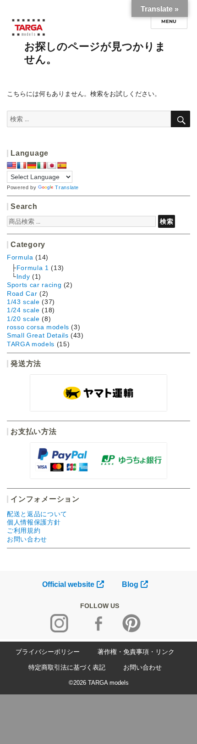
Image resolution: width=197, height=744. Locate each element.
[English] (11, 165)
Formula (20, 257)
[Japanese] (51, 165)
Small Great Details (37, 335)
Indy (23, 276)
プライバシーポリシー (48, 651)
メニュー (169, 21)
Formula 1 (32, 267)
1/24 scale (23, 310)
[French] (21, 165)
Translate (67, 187)
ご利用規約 (23, 530)
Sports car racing (34, 284)
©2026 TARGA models (99, 682)
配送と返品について (37, 514)
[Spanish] (61, 165)
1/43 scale (23, 301)
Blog (130, 584)
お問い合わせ (27, 539)
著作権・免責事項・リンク (136, 651)
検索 (166, 221)
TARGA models (31, 344)
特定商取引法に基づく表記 (66, 667)
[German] (31, 165)
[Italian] (41, 165)
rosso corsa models (38, 327)
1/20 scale (23, 318)
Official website (68, 584)
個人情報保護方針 (33, 522)
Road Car (22, 293)
